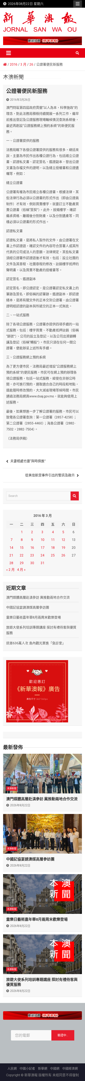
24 (42, 555)
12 (63, 540)
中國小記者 (27, 1068)
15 (22, 548)
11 (53, 540)
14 (11, 548)
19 (63, 548)
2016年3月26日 (20, 99)
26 (63, 555)
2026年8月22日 (20, 805)
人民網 (12, 1068)
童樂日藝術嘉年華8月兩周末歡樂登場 (33, 617)
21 (11, 555)
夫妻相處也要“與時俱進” (28, 461)
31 (42, 563)
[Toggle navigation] (8, 53)
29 (22, 563)
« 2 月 (10, 570)
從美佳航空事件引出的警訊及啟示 (50, 475)
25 (53, 555)
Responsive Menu (77, 3)
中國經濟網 (70, 1068)
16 (32, 548)
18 (53, 548)
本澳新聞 (11, 788)
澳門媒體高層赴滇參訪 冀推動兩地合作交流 (38, 597)
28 (11, 563)
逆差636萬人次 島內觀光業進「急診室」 (35, 643)
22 (22, 555)
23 (32, 555)
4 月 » (21, 570)
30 (32, 563)
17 (42, 548)
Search (75, 495)
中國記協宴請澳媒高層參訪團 (27, 607)
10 (42, 540)
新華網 (42, 1068)
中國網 (54, 1068)
